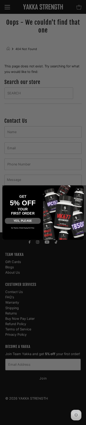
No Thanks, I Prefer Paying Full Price (22, 227)
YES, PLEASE (23, 220)
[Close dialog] (78, 189)
